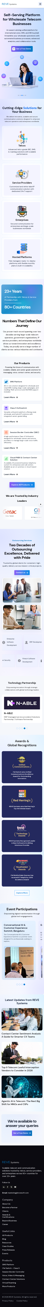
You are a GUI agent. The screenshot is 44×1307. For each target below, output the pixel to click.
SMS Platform (8, 1264)
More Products (8, 1286)
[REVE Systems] (10, 1162)
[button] (18, 95)
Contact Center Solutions (13, 1279)
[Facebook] (7, 1186)
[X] (11, 1186)
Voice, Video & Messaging (13, 1275)
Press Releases (8, 1250)
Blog (4, 1239)
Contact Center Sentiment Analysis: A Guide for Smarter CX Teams (21, 1035)
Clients (5, 1211)
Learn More (9, 397)
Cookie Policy (22, 1301)
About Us (6, 1204)
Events (5, 1253)
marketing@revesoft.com (18, 1193)
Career (5, 1224)
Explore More (22, 893)
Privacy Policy (8, 1301)
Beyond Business (9, 1220)
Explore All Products (21, 485)
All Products (7, 1235)
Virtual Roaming (9, 1283)
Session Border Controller (13, 1272)
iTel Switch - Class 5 (11, 1268)
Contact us (20, 572)
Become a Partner (9, 1207)
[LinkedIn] (3, 1186)
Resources (6, 1242)
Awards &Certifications (8, 1216)
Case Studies (8, 1246)
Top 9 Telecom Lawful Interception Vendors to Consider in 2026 (20, 1069)
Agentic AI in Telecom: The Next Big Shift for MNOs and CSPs (21, 1103)
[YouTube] (15, 1186)
